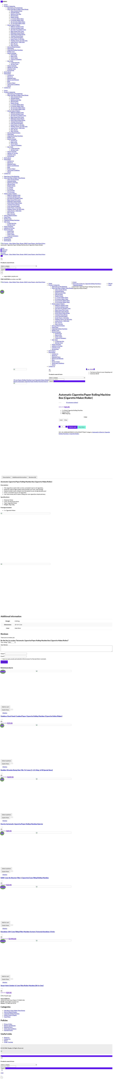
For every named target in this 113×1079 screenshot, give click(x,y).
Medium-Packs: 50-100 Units (19, 40)
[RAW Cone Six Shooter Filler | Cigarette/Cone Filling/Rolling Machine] (36, 833)
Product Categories (9, 6)
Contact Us (10, 75)
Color (85, 417)
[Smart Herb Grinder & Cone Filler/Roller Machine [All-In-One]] (36, 941)
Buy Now (81, 427)
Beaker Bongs (15, 17)
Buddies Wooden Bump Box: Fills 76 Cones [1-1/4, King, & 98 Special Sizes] (27, 770)
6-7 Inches (10, 187)
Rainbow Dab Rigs (16, 14)
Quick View (5, 710)
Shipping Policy (11, 78)
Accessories (10, 70)
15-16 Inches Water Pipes (18, 23)
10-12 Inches (11, 190)
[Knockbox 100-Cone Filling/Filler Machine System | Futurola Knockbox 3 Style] (36, 887)
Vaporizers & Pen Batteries (15, 7)
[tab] (7, 477)
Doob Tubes (14, 58)
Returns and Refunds (13, 80)
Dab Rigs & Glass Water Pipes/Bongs (14, 1010)
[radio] (61, 420)
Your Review (4, 645)
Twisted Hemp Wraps (17, 36)
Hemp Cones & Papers (13, 25)
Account (3, 253)
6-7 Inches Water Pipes (17, 18)
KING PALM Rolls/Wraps (18, 34)
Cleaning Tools (11, 69)
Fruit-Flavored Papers (17, 37)
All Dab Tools (14, 64)
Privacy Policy (11, 83)
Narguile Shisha (15, 12)
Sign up (110, 283)
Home (6, 4)
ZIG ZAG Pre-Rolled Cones (18, 29)
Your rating (4, 642)
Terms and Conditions (13, 84)
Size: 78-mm (14, 43)
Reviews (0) (32, 477)
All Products (7, 72)
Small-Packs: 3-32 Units (17, 39)
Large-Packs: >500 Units (18, 42)
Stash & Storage (11, 53)
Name (3, 653)
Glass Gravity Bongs (16, 11)
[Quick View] (12, 709)
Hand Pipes (10, 48)
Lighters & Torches (12, 67)
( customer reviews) (72, 402)
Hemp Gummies (11, 65)
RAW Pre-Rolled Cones (17, 26)
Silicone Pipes (14, 15)
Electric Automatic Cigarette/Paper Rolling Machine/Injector (22, 824)
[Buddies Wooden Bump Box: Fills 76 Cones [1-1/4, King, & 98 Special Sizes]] (36, 725)
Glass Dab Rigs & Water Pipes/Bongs (17, 9)
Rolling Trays (11, 51)
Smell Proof (14, 54)
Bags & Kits (14, 56)
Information (7, 73)
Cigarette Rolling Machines (15, 50)
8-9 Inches (10, 189)
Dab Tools (10, 61)
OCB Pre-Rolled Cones (17, 28)
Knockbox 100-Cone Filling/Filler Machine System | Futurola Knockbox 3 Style (28, 932)
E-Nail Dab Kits (15, 62)
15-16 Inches (11, 192)
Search (3, 269)
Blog (8, 81)
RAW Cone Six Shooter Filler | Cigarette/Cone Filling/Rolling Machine (25, 878)
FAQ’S (9, 86)
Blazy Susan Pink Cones (17, 31)
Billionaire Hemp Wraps (17, 33)
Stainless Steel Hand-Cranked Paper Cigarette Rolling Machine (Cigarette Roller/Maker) (31, 716)
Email (3, 656)
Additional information (19, 477)
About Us (10, 76)
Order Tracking (8, 1042)
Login (109, 285)
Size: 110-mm (14, 45)
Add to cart (72, 427)
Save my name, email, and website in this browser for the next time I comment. (24, 659)
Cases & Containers (16, 59)
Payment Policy (8, 1030)
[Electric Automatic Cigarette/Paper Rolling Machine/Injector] (36, 779)
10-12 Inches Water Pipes (18, 22)
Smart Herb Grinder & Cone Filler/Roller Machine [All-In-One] (22, 985)
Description (6, 477)
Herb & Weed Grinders (13, 47)
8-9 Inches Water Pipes (17, 20)
